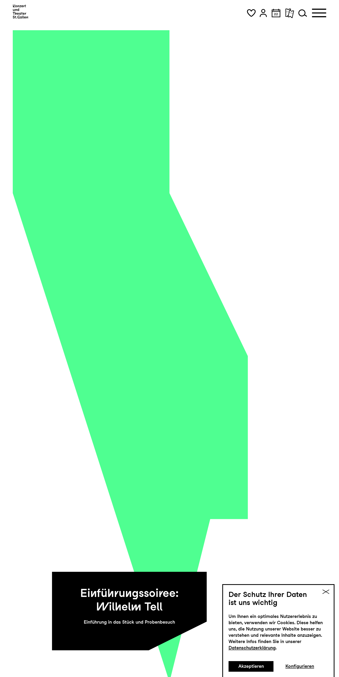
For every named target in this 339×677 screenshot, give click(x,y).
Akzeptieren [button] (251, 666)
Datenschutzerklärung (252, 648)
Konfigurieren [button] (299, 666)
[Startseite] (20, 11)
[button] (251, 13)
